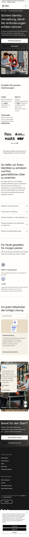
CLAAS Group (5, 123)
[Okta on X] (5, 510)
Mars (5, 103)
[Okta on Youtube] (1, 510)
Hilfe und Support (5, 480)
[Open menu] (26, 6)
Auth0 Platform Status (6, 488)
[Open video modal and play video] (14, 62)
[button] (14, 205)
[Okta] (5, 6)
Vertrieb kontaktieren (6, 469)
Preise (2, 463)
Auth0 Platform (5, 460)
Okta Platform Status (6, 485)
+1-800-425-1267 (7, 497)
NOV (18, 103)
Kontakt (7, 501)
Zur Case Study (6, 390)
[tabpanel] (14, 337)
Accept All (14, 526)
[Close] (26, 512)
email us (23, 495)
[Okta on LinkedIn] (8, 510)
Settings (14, 532)
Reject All (14, 529)
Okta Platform (4, 458)
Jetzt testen (4, 466)
